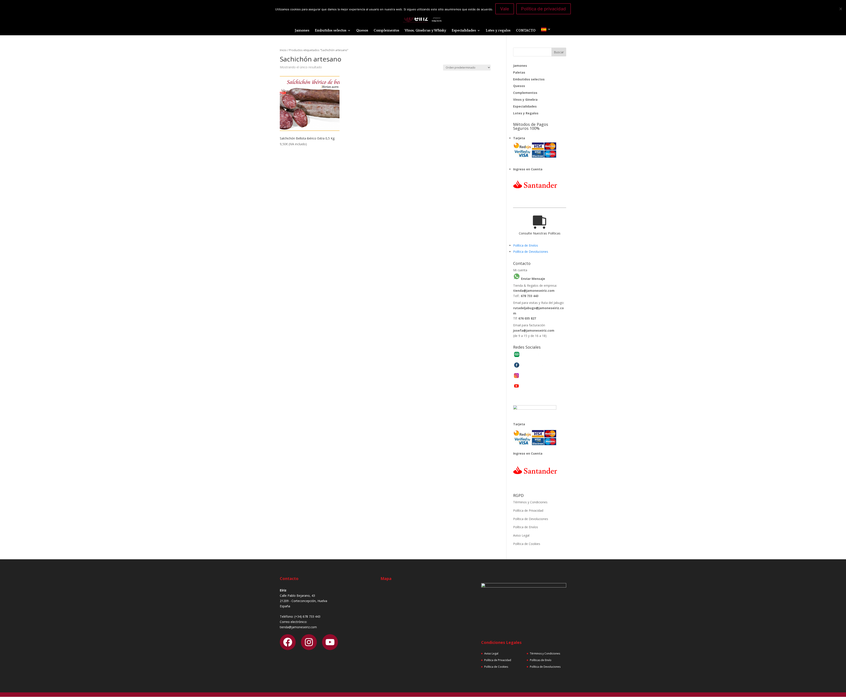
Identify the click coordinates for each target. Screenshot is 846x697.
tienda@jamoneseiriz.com (534, 290)
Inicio (283, 50)
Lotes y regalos (498, 30)
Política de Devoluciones (530, 251)
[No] (840, 9)
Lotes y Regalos (525, 113)
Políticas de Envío (540, 660)
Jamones (302, 30)
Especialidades (464, 30)
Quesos (362, 30)
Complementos (386, 30)
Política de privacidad (543, 8)
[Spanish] (546, 31)
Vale (504, 8)
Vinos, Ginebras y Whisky (425, 30)
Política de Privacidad (528, 510)
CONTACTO (526, 30)
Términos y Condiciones (530, 502)
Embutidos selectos (330, 30)
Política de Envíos (525, 245)
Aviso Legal (521, 535)
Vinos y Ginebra (525, 99)
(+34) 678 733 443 (307, 616)
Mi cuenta (520, 270)
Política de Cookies (526, 544)
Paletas (519, 72)
